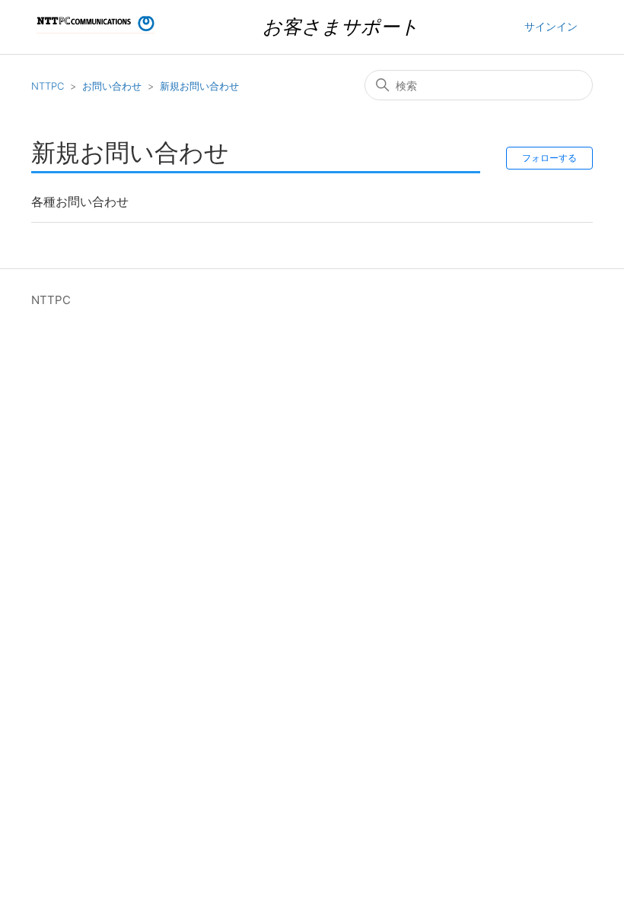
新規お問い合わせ (199, 86)
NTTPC (47, 86)
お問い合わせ (112, 86)
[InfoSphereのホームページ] (96, 34)
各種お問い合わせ (80, 201)
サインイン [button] (551, 26)
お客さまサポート (341, 26)
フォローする (549, 157)
